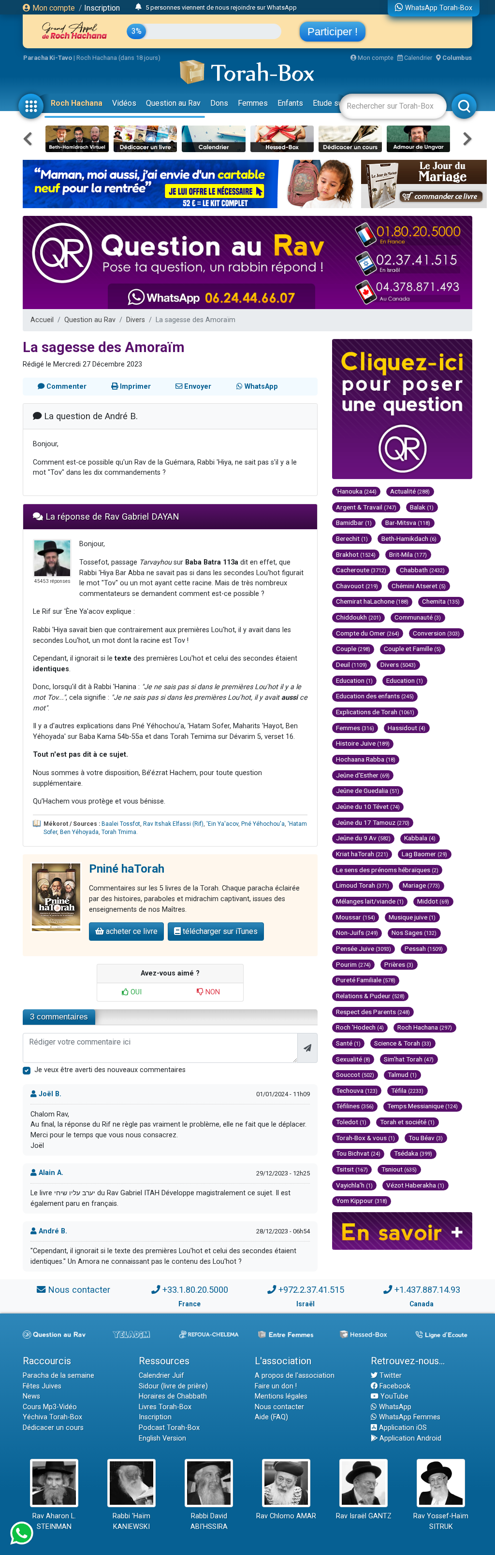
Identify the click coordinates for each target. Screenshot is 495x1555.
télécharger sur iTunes (219, 931)
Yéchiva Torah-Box (52, 1417)
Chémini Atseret (419, 586)
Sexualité (353, 1059)
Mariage (421, 885)
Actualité (410, 491)
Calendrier (417, 57)
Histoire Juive (363, 743)
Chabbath (422, 570)
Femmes (253, 103)
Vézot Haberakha (415, 1185)
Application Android (409, 1438)
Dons (219, 103)
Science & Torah (402, 1043)
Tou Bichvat (358, 1153)
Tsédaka (413, 1153)
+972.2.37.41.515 (311, 1290)
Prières (398, 964)
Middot (433, 901)
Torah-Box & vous (365, 1138)
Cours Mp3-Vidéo (50, 1407)
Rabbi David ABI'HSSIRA (209, 1521)
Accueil (42, 320)
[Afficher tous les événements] (138, 7)
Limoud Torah (362, 885)
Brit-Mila (408, 554)
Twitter (390, 1375)
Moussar (355, 917)
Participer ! (332, 32)
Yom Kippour (361, 1200)
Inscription (102, 8)
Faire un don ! (276, 1386)
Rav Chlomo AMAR (286, 1516)
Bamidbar (354, 522)
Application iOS (402, 1428)
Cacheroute (361, 570)
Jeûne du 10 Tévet (368, 806)
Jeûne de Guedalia (367, 790)
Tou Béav (425, 1138)
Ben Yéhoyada (79, 832)
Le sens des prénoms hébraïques (387, 870)
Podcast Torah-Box (169, 1428)
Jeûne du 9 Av (363, 838)
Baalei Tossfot (121, 823)
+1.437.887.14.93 (427, 1290)
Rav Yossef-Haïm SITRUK (440, 1521)
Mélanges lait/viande (370, 901)
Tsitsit (352, 1169)
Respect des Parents (373, 1012)
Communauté (417, 617)
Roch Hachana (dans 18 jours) (118, 57)
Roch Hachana (76, 103)
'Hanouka (356, 491)
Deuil (351, 664)
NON (212, 992)
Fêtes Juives (42, 1386)
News (31, 1396)
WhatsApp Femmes (408, 1417)
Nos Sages (414, 932)
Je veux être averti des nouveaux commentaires (110, 1070)
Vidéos (124, 103)
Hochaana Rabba (365, 759)
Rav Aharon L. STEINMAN (54, 1521)
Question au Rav (173, 103)
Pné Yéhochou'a (263, 823)
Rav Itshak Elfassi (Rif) (173, 823)
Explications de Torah (375, 712)
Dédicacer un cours (53, 1428)
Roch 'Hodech (360, 1027)
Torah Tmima (119, 832)
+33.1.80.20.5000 (195, 1290)
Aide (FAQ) (271, 1417)
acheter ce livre (131, 931)
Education (354, 680)
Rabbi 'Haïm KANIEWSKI (131, 1521)
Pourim (353, 964)
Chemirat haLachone (372, 601)
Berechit (352, 538)
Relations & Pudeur (370, 996)
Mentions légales (281, 1396)
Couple (353, 648)
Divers (135, 320)
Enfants (290, 103)
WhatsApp (394, 1407)
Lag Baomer (424, 854)
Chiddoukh (358, 617)
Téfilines (355, 1106)
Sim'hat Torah (409, 1059)
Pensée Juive (363, 948)
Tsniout (399, 1169)
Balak (422, 507)
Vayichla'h (354, 1185)
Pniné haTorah (126, 869)
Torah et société (407, 1122)
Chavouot (357, 586)
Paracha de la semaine (58, 1375)
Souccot (355, 1074)
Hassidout (406, 728)
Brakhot (356, 554)
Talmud (402, 1074)
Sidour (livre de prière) (173, 1386)
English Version (162, 1438)
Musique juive (412, 917)
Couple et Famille (412, 648)
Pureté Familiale (365, 980)
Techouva (357, 1090)
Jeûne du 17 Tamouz (372, 822)
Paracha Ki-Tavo (47, 57)
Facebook (394, 1386)
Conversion (436, 633)
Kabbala (420, 838)
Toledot (351, 1122)
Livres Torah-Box (165, 1407)
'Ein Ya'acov (222, 823)
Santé (348, 1043)
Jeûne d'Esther (363, 775)
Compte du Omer (367, 633)
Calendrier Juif (161, 1375)
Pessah (424, 948)
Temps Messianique (422, 1106)
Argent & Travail (366, 507)
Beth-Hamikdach (409, 538)
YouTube (393, 1396)
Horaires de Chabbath (173, 1396)
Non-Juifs (357, 932)
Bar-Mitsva (407, 522)
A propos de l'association (295, 1375)
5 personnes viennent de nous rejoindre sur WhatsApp (221, 7)
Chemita (441, 601)
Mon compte (52, 8)
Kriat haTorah (362, 854)
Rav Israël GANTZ (364, 1516)
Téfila (407, 1090)
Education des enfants (375, 696)
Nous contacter (79, 1290)
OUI (135, 992)
